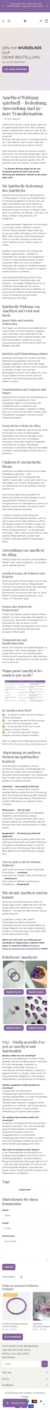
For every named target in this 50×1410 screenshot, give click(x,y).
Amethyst (25, 1187)
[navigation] (3, 5)
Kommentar (9, 1233)
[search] (9, 19)
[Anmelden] (40, 18)
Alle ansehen (12, 1334)
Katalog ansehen (3, 19)
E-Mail (5, 1221)
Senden (8, 1265)
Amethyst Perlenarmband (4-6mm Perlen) (15, 1323)
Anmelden (45, 1361)
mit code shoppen (15, 67)
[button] (21, 1274)
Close (25, 1370)
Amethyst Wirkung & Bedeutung (30, 741)
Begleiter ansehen (13, 990)
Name (5, 1208)
